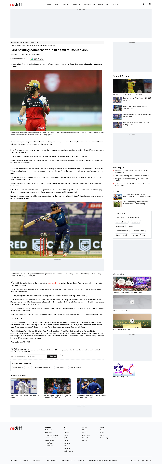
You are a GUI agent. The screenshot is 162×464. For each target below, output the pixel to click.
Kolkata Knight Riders (43, 368)
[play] (132, 283)
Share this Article (19, 59)
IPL (29, 368)
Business (67, 432)
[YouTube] (147, 461)
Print (63, 355)
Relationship (104, 438)
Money (75, 4)
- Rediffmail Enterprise (52, 435)
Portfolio (84, 440)
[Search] (144, 4)
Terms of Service (51, 460)
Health (102, 430)
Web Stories (118, 274)
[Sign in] (150, 4)
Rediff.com (96, 460)
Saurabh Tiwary (138, 231)
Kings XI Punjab (75, 368)
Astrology (67, 448)
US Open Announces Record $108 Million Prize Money (132, 180)
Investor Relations (66, 460)
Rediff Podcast (68, 451)
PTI (16, 54)
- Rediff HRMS (49, 440)
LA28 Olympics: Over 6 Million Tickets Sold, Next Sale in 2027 (132, 185)
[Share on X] (135, 461)
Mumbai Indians (121, 222)
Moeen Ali (132, 226)
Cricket (18, 45)
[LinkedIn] (151, 461)
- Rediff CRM (49, 443)
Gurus (100, 4)
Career (102, 435)
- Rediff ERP (48, 446)
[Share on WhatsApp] (131, 461)
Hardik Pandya (133, 217)
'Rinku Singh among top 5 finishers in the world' (132, 176)
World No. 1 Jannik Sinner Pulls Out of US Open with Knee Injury (132, 172)
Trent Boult (120, 226)
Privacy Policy (37, 460)
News (64, 4)
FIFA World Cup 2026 (120, 377)
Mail (56, 4)
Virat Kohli (136, 222)
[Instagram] (143, 461)
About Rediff (14, 460)
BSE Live (84, 430)
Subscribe (52, 356)
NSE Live (84, 432)
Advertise (25, 460)
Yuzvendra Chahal (138, 235)
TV (107, 4)
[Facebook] (139, 461)
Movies (66, 435)
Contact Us (80, 460)
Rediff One (48, 432)
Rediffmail (48, 430)
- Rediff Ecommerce (51, 438)
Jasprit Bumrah (121, 235)
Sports (66, 438)
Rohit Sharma (18, 368)
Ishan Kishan (60, 368)
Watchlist (85, 438)
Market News (86, 435)
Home (49, 4)
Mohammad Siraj (122, 231)
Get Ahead (67, 443)
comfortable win (54, 283)
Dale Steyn (120, 217)
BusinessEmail (89, 4)
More (114, 4)
